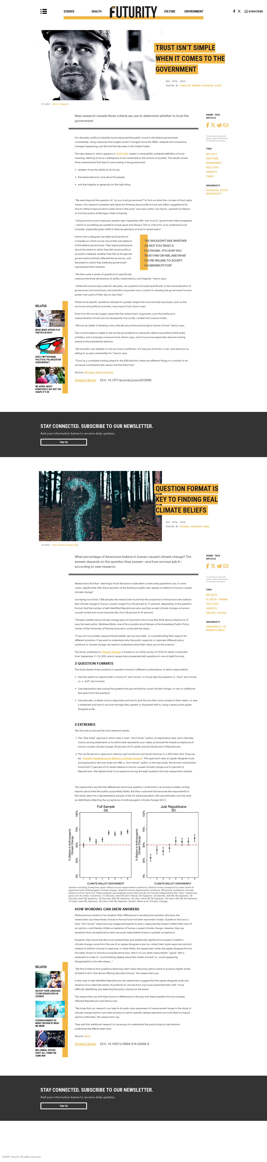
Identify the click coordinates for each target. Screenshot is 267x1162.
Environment (193, 11)
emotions (212, 158)
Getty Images (59, 104)
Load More (133, 1132)
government (214, 163)
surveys (211, 172)
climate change (217, 599)
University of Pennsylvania (216, 628)
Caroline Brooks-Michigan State (201, 86)
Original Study (85, 380)
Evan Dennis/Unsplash (64, 545)
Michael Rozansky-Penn (194, 526)
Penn (87, 1036)
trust (210, 176)
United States (216, 613)
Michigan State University (217, 192)
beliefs (211, 154)
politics (212, 167)
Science (69, 11)
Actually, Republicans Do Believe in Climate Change (112, 758)
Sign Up (64, 442)
